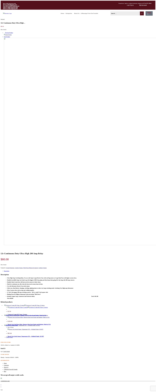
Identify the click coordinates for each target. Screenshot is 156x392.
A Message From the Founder (89, 13)
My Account (143, 5)
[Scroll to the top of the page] (1, 382)
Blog (5, 371)
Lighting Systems (43, 267)
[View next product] (10, 36)
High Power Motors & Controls (30, 267)
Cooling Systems (19, 267)
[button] (69, 13)
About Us (76, 13)
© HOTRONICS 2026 (5, 381)
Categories (65, 13)
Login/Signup (130, 5)
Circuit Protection (10, 267)
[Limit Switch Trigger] (8, 34)
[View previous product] (4, 32)
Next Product (7, 36)
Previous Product (9, 32)
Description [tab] (6, 271)
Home (62, 13)
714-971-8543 (6, 351)
